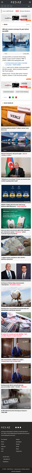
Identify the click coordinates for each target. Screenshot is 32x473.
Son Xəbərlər (4, 439)
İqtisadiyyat (18, 441)
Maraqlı (17, 444)
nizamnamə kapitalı (8, 91)
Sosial (2, 444)
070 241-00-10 (6, 456)
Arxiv (2, 451)
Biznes (2, 441)
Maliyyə (18, 439)
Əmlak (17, 446)
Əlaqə (17, 449)
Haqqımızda (19, 451)
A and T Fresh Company (22, 91)
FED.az (4, 67)
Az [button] (29, 6)
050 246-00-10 (6, 459)
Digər (2, 449)
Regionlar (3, 446)
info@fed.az (5, 461)
